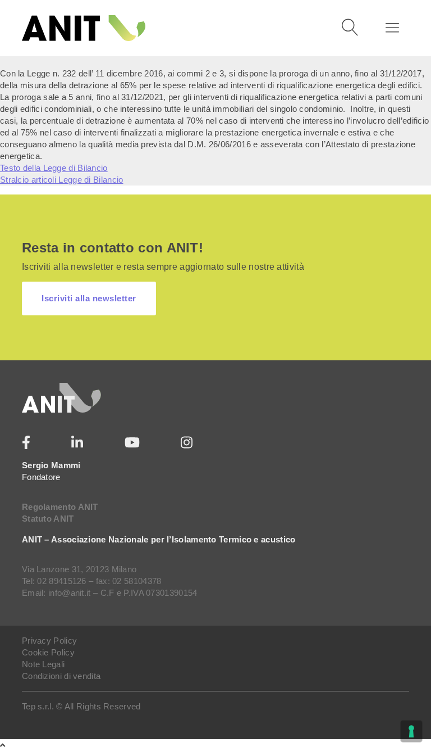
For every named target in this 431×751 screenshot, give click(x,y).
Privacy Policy (49, 640)
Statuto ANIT (48, 518)
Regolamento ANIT (60, 507)
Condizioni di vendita (61, 676)
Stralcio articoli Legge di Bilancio (61, 179)
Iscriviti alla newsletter (89, 298)
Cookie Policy (48, 652)
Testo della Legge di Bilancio (54, 168)
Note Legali (43, 664)
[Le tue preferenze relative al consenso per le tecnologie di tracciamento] (411, 731)
